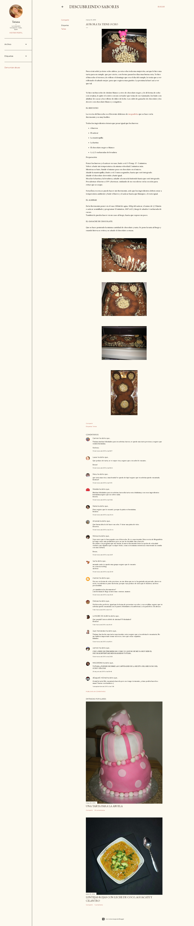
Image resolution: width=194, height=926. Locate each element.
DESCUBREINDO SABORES (94, 6)
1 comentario (99, 905)
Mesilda (96, 489)
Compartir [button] (65, 20)
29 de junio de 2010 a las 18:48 (102, 671)
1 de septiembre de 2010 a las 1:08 (103, 686)
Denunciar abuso (12, 68)
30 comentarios (100, 810)
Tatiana (16, 21)
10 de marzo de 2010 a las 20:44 (103, 530)
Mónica (95, 536)
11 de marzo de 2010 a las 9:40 (102, 610)
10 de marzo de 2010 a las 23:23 (103, 595)
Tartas (63, 29)
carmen (96, 648)
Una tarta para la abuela (104, 806)
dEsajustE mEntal (100, 678)
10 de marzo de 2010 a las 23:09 (103, 572)
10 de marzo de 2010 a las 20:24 (103, 515)
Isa (94, 561)
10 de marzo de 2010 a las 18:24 (103, 468)
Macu (95, 474)
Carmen (96, 438)
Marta (95, 506)
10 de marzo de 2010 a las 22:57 (103, 555)
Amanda (96, 521)
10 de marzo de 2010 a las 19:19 (102, 483)
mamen (96, 578)
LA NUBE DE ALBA (100, 616)
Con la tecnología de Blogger (115, 919)
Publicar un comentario (96, 691)
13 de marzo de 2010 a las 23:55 (102, 656)
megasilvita (133, 114)
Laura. (95, 457)
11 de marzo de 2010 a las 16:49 (102, 624)
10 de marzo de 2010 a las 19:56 (102, 500)
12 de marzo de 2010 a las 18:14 (102, 641)
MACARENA (97, 663)
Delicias (96, 601)
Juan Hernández (99, 631)
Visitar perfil (16, 33)
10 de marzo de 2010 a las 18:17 (102, 451)
